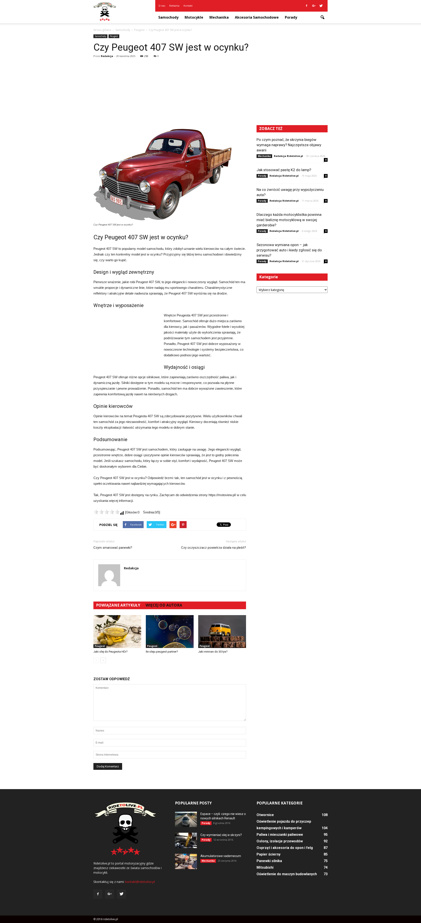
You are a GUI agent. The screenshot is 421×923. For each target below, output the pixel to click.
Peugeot (114, 36)
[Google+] (313, 5)
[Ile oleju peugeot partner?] (170, 631)
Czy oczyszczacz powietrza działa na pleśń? (213, 548)
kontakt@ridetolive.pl (140, 882)
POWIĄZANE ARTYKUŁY (118, 605)
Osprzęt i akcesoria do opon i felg (285, 848)
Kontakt (188, 5)
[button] (322, 17)
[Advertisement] (210, 92)
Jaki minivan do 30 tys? (213, 651)
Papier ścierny (268, 854)
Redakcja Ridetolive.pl (288, 156)
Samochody (168, 17)
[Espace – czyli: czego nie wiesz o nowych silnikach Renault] (186, 819)
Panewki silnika (269, 861)
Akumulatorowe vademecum (220, 856)
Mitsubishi (265, 867)
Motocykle (194, 17)
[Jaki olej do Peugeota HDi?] (117, 631)
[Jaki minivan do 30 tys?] (222, 631)
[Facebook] (306, 5)
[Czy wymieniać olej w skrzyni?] (186, 840)
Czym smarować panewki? (112, 548)
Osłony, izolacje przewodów (280, 841)
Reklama (174, 5)
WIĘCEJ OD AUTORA (164, 605)
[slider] (106, 512)
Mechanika (219, 17)
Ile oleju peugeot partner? (162, 651)
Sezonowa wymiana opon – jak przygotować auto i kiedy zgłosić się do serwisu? (289, 250)
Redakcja (107, 56)
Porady (291, 17)
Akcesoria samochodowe (257, 17)
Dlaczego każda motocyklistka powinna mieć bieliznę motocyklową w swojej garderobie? (289, 219)
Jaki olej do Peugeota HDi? (110, 651)
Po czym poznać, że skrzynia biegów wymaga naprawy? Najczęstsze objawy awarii (289, 144)
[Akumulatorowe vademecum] (186, 861)
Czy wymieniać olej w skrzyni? (221, 835)
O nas (162, 5)
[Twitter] (321, 5)
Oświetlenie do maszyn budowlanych (287, 874)
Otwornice (265, 815)
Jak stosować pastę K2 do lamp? (284, 170)
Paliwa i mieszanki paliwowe (280, 834)
